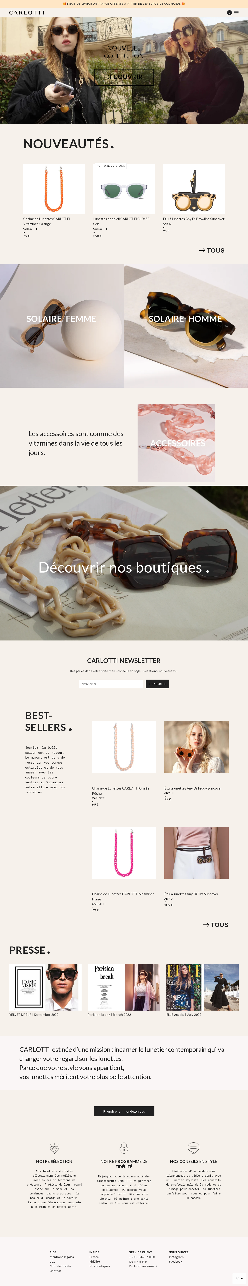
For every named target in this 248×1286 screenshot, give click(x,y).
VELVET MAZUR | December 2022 (34, 1015)
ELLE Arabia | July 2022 (184, 1015)
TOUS (216, 250)
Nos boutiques (100, 1266)
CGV (52, 1261)
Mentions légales (62, 1257)
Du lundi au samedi (143, 1266)
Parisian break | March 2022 (109, 1015)
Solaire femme (61, 319)
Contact (55, 1271)
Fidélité (95, 1261)
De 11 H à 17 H (138, 1261)
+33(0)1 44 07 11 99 (142, 1257)
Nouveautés (66, 143)
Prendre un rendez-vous (124, 1111)
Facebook (175, 1261)
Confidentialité (60, 1266)
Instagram (176, 1257)
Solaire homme (185, 319)
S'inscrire (157, 684)
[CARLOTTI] (26, 12)
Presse (94, 1257)
